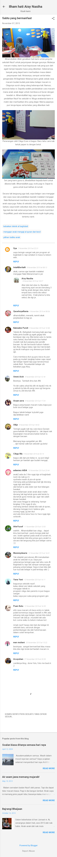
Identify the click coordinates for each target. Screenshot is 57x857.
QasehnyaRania (20, 311)
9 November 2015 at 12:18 (35, 377)
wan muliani (19, 642)
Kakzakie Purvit (20, 328)
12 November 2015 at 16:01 (39, 553)
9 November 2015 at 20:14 (34, 454)
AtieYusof (18, 526)
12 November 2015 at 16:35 (35, 606)
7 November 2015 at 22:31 (28, 248)
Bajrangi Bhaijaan (12, 808)
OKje (15, 425)
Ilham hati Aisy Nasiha (25, 7)
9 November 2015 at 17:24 (35, 401)
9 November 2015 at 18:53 (29, 425)
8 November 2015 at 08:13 (37, 267)
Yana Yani (18, 579)
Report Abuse (28, 851)
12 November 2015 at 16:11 (34, 580)
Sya (15, 248)
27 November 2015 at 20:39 (35, 659)
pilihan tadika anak (11, 237)
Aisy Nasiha (27, 278)
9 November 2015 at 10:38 (39, 328)
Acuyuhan (18, 659)
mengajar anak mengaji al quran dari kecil (22, 232)
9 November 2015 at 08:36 (39, 311)
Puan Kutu (18, 606)
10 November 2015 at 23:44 (39, 470)
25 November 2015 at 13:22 (36, 643)
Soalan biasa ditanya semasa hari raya (24, 744)
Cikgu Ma (17, 454)
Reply (16, 262)
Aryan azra (18, 401)
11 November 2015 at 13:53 (35, 527)
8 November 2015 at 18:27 (33, 281)
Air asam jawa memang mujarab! (20, 776)
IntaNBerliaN (19, 267)
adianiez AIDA (20, 470)
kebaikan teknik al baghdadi (15, 226)
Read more (49, 768)
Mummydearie (20, 553)
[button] (53, 19)
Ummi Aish (18, 376)
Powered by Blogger (29, 845)
